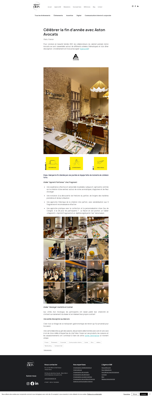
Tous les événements (42, 15)
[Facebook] (135, 6)
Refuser (135, 394)
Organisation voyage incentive (82, 377)
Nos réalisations (106, 370)
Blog (103, 377)
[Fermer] (150, 394)
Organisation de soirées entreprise (84, 379)
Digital (79, 15)
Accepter (143, 394)
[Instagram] (133, 6)
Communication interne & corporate (98, 15)
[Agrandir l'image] (54, 227)
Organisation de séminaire (81, 374)
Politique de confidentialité (94, 394)
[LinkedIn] (138, 6)
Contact (104, 374)
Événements (58, 15)
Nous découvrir (106, 368)
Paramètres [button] (127, 394)
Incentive (69, 15)
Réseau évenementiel (108, 379)
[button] (57, 6)
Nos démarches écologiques (110, 372)
